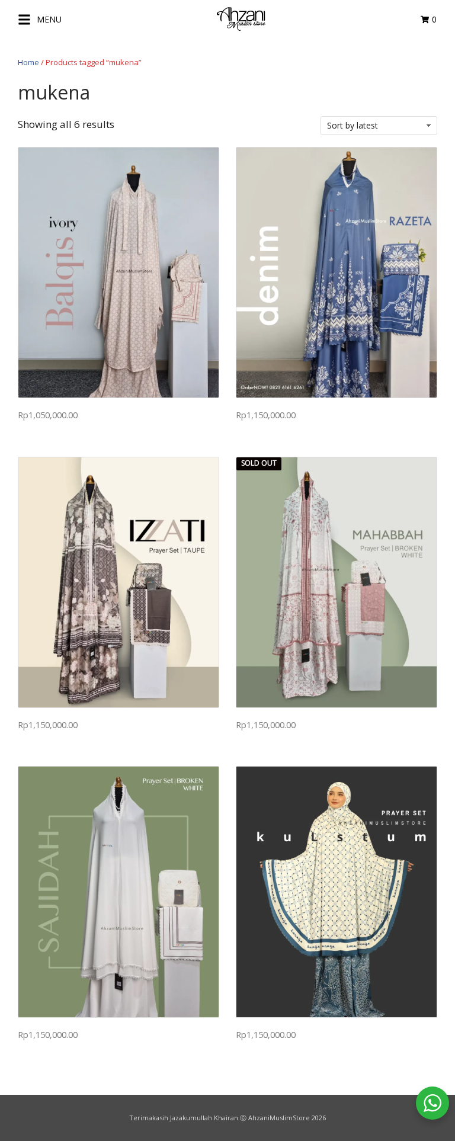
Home (28, 62)
